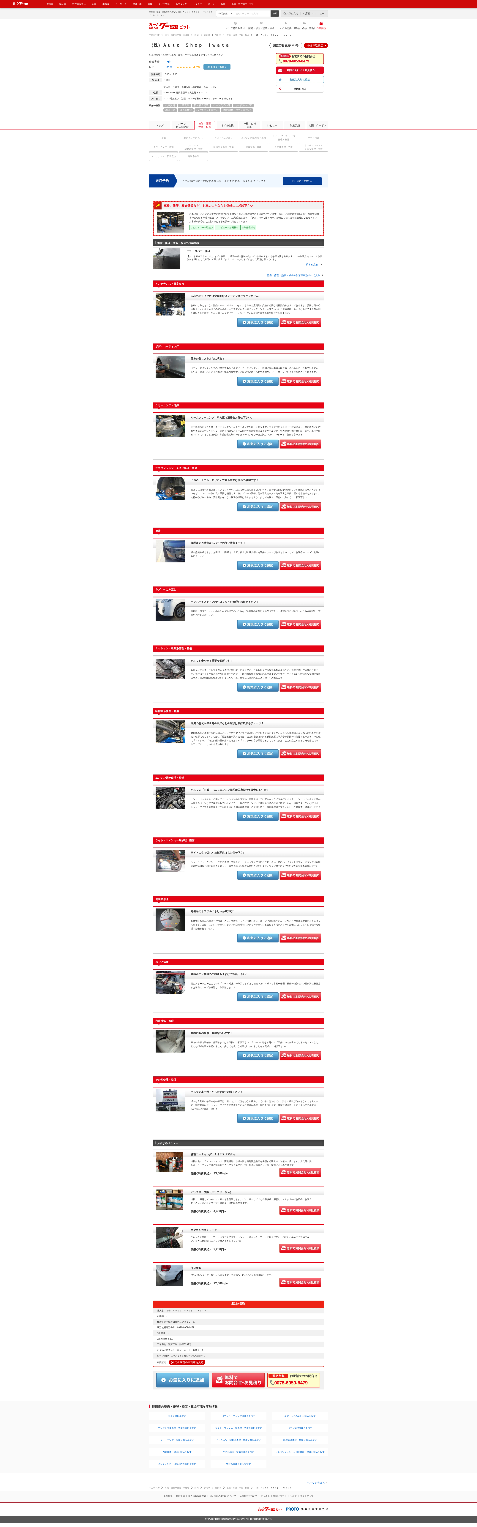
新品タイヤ (181, 4)
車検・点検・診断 (304, 28)
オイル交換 (286, 28)
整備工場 (137, 4)
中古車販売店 (79, 4)
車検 (150, 4)
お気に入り (292, 13)
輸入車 (62, 4)
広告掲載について (249, 1496)
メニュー (319, 13)
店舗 (307, 13)
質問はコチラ (280, 1496)
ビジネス (265, 1496)
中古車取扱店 (315, 45)
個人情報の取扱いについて (222, 1496)
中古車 (50, 4)
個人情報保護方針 (197, 1496)
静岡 (197, 35)
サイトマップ (306, 1496)
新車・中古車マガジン (243, 4)
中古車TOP (154, 35)
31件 (169, 67)
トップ (159, 125)
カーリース (121, 4)
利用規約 (180, 1496)
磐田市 (218, 35)
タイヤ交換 (164, 4)
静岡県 (207, 35)
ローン (211, 4)
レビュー (272, 125)
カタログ (197, 4)
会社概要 (168, 1496)
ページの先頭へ (316, 1482)
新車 (94, 4)
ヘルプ (293, 1496)
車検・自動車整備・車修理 (177, 35)
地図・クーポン (317, 125)
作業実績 (321, 28)
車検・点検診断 (250, 125)
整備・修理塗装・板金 (204, 125)
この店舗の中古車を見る (189, 1362)
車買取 (105, 4)
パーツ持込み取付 (235, 28)
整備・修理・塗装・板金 (261, 28)
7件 (169, 61)
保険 (223, 4)
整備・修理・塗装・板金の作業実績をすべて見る (293, 275)
